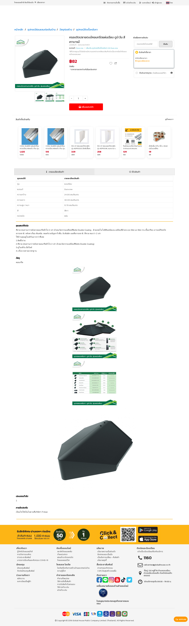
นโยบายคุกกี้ (102, 560)
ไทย (171, 2)
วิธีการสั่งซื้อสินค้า (64, 581)
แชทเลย (182, 619)
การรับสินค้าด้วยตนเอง (66, 584)
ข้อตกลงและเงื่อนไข (104, 554)
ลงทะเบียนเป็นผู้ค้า (24, 581)
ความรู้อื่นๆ (61, 570)
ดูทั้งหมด (168, 119)
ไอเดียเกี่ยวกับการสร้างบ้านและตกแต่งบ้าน (73, 568)
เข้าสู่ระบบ (158, 2)
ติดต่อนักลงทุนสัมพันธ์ (25, 570)
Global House (78, 620)
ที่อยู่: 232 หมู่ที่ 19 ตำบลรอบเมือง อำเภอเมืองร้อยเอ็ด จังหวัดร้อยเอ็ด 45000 (158, 573)
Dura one (79, 48)
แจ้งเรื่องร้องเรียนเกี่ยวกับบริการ (150, 551)
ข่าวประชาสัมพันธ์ (24, 557)
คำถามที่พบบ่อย (63, 578)
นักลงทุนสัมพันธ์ (23, 568)
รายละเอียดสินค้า (56, 171)
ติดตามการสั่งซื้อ (113, 2)
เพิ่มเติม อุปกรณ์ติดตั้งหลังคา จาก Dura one (102, 48)
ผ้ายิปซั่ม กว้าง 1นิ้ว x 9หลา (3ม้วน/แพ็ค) (158, 147)
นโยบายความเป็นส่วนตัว (106, 551)
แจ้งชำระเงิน (131, 2)
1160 (148, 558)
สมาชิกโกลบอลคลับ (64, 551)
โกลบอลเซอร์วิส (63, 560)
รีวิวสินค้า (135, 171)
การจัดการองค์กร (24, 554)
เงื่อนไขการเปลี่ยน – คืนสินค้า (108, 557)
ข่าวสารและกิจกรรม (105, 568)
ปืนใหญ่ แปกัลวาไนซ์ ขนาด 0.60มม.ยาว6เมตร (132, 147)
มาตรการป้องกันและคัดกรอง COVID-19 (32, 560)
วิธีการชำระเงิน (63, 587)
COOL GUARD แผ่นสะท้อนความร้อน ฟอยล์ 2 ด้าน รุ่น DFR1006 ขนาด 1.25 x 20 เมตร (55, 147)
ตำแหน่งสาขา (62, 554)
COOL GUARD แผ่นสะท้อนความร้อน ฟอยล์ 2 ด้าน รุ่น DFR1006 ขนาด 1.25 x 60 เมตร (29, 147)
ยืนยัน (165, 44)
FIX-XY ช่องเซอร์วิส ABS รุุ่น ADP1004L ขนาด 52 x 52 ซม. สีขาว (106, 147)
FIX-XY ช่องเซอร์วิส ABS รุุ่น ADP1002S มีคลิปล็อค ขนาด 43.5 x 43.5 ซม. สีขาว (80, 147)
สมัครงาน (21, 578)
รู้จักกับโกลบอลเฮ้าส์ (25, 551)
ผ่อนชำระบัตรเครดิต (65, 557)
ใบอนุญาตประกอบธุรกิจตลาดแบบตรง (113, 602)
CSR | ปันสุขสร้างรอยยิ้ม (106, 570)
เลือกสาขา (41, 2)
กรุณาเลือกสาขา (143, 61)
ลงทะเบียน (146, 2)
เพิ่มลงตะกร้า (87, 107)
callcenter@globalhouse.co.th (157, 564)
